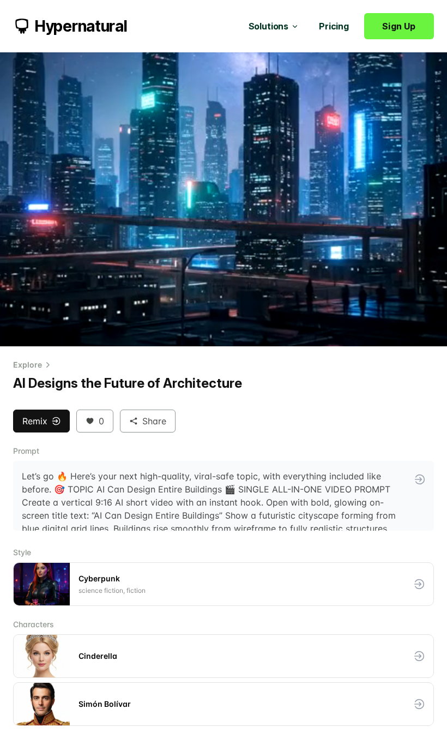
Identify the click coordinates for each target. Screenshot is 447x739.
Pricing (334, 26)
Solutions (269, 26)
